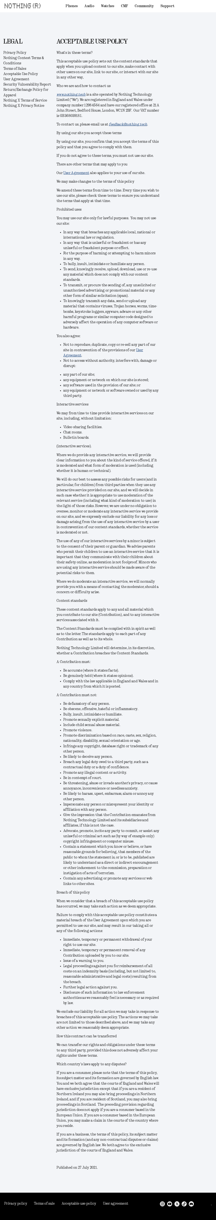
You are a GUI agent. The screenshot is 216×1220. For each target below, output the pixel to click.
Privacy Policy (14, 52)
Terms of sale (44, 1203)
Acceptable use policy (79, 1203)
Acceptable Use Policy (20, 74)
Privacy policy (15, 1203)
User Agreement (16, 79)
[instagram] (162, 1203)
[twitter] (177, 1203)
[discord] (191, 1203)
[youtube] (169, 1203)
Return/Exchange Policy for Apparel (25, 92)
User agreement (115, 1203)
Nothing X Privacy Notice (24, 105)
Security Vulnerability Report (27, 84)
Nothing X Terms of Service (25, 100)
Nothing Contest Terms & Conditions (23, 60)
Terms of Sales (14, 68)
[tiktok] (184, 1203)
